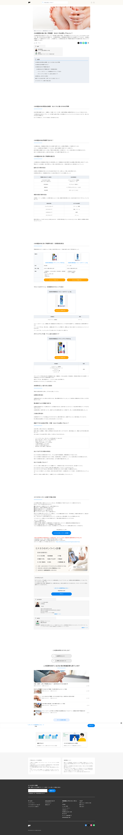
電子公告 (63, 813)
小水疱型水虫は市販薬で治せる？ (42, 64)
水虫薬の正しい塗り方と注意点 (41, 76)
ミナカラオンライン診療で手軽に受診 (43, 80)
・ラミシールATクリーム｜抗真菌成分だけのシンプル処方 (49, 71)
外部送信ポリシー (65, 809)
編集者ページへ (57, 614)
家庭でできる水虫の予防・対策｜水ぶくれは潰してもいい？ (47, 78)
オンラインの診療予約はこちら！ (36, 724)
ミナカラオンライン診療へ (61, 533)
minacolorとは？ (48, 802)
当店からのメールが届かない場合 (85, 802)
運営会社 (46, 804)
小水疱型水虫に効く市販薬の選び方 (42, 66)
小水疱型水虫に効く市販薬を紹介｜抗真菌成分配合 (46, 69)
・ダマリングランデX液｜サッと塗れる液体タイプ (47, 73)
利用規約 (63, 804)
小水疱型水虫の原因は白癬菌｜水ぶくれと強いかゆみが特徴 (47, 62)
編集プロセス (81, 804)
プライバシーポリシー (66, 808)
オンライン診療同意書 (66, 815)
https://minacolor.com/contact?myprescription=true (68, 541)
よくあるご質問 (65, 806)
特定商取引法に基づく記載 (67, 811)
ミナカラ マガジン (31, 802)
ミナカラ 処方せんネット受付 (33, 804)
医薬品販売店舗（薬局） (66, 817)
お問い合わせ (81, 806)
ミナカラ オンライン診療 (32, 806)
